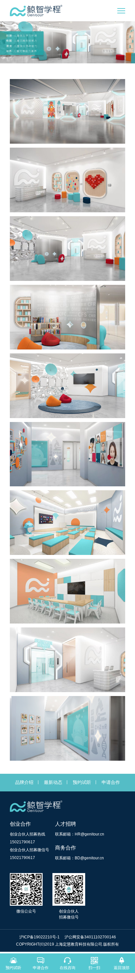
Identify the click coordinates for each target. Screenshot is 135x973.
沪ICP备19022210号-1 (40, 937)
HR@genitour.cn (89, 834)
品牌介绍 (24, 782)
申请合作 (111, 782)
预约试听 (82, 782)
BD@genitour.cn (89, 858)
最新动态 (53, 782)
